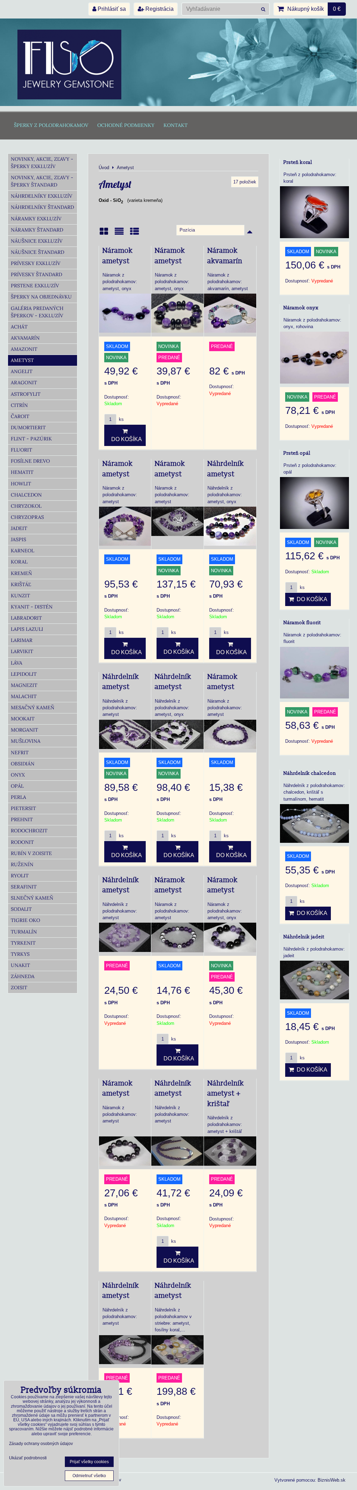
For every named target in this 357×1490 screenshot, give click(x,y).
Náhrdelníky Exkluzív (41, 196)
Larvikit (22, 651)
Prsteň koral (297, 162)
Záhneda (23, 976)
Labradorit (26, 618)
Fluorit (21, 450)
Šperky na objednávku (41, 297)
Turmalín (24, 932)
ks (120, 419)
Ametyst (22, 360)
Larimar (21, 640)
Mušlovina (25, 741)
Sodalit (21, 909)
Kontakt (176, 125)
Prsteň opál (296, 453)
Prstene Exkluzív (35, 285)
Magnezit (24, 685)
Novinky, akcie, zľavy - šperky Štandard (42, 181)
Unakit (20, 965)
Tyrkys (20, 954)
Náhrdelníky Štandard (42, 207)
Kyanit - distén (32, 607)
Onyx (18, 775)
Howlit (21, 484)
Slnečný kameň (32, 898)
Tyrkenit (23, 943)
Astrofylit (25, 394)
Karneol (22, 550)
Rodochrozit (29, 830)
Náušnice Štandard (37, 252)
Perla (18, 797)
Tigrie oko (25, 920)
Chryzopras (27, 517)
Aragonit (24, 382)
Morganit (24, 730)
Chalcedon (26, 495)
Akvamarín (25, 338)
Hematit (22, 472)
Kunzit (20, 595)
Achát (19, 327)
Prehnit (22, 819)
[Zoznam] (119, 233)
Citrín (19, 405)
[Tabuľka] (134, 233)
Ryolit (20, 875)
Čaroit (20, 416)
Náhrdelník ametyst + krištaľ (225, 1093)
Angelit (21, 371)
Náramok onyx (301, 308)
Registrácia (159, 9)
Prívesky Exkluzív (35, 263)
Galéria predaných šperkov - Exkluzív (37, 312)
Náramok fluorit (302, 623)
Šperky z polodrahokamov (51, 125)
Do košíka (125, 439)
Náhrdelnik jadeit (303, 937)
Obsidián (23, 764)
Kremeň (21, 573)
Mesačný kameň (32, 707)
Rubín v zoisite (31, 853)
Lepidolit (24, 674)
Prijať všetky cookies (89, 1461)
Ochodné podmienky (125, 125)
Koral (19, 562)
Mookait (23, 719)
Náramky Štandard (37, 230)
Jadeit (19, 528)
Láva (16, 663)
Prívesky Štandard (36, 274)
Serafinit (24, 887)
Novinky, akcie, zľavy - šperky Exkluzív (42, 162)
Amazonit (24, 349)
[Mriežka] (104, 233)
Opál (17, 786)
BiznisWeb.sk (331, 1480)
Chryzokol (26, 506)
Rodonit (22, 842)
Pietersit (23, 808)
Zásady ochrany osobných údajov (41, 1443)
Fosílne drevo (30, 461)
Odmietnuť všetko (89, 1475)
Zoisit (19, 987)
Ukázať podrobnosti (28, 1458)
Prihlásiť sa (111, 9)
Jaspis (18, 539)
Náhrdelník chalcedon (309, 773)
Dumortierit (28, 427)
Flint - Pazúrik (31, 439)
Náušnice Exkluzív (36, 241)
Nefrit (20, 752)
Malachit (24, 696)
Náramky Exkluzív (36, 218)
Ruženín (22, 864)
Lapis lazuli (27, 629)
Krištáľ (21, 584)
